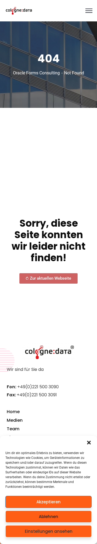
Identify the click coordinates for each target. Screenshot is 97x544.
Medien (15, 420)
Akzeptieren (48, 502)
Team (13, 429)
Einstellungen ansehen (48, 531)
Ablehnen (48, 516)
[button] (89, 442)
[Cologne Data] (19, 10)
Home (13, 412)
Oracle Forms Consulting (36, 72)
